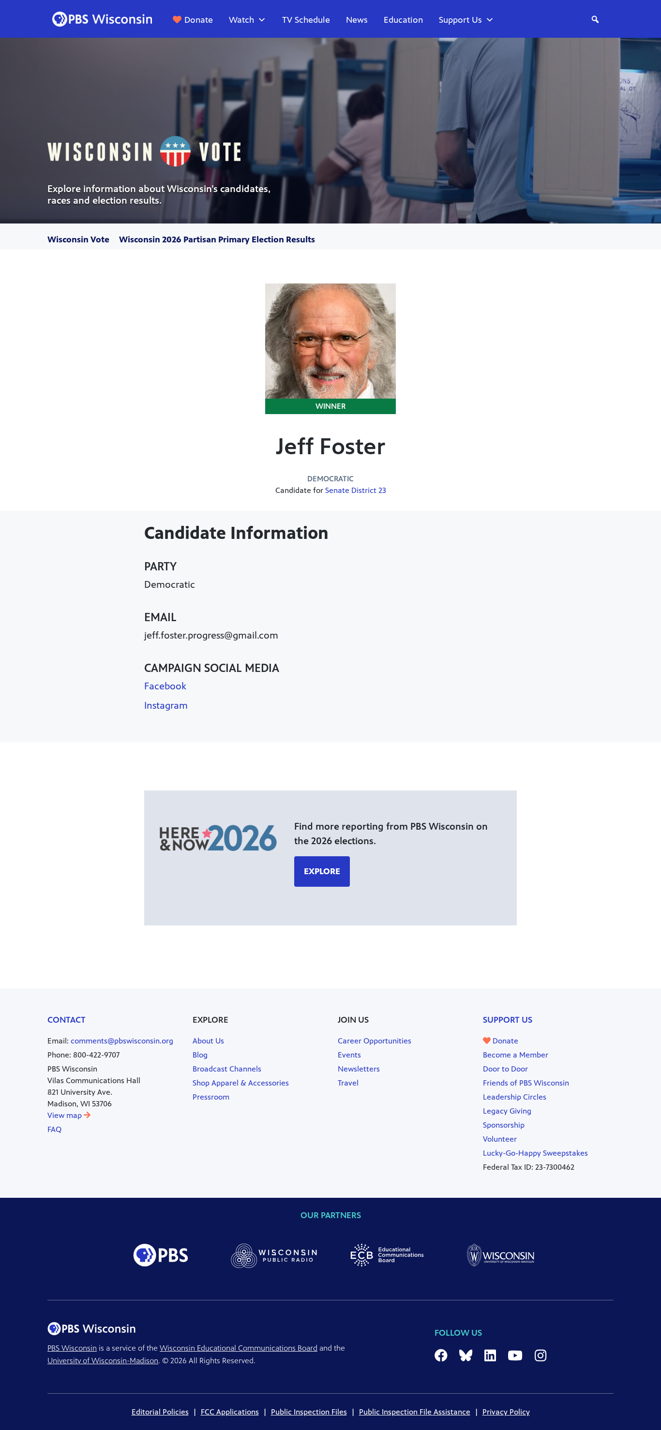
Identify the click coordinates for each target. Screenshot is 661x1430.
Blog (200, 1054)
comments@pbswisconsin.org (122, 1040)
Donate (198, 20)
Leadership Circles (514, 1097)
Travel (348, 1082)
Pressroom (211, 1097)
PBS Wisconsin (72, 1348)
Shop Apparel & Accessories (241, 1082)
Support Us (460, 20)
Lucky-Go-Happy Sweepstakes (535, 1153)
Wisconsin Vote (78, 239)
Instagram (166, 705)
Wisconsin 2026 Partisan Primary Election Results (217, 239)
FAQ (54, 1129)
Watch (241, 20)
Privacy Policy (506, 1411)
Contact (66, 1019)
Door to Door (505, 1068)
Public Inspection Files (309, 1411)
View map (65, 1115)
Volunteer (500, 1139)
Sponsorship (504, 1125)
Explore (322, 871)
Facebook (165, 686)
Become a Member (515, 1054)
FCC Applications (230, 1411)
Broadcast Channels (227, 1068)
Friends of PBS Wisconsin (526, 1082)
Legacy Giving (507, 1111)
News (357, 20)
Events (349, 1054)
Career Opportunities (374, 1040)
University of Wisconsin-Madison (102, 1360)
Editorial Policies (160, 1411)
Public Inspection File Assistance (414, 1411)
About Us (208, 1040)
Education (403, 20)
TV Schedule (306, 20)
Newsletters (359, 1068)
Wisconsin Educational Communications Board (238, 1348)
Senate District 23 (355, 490)
